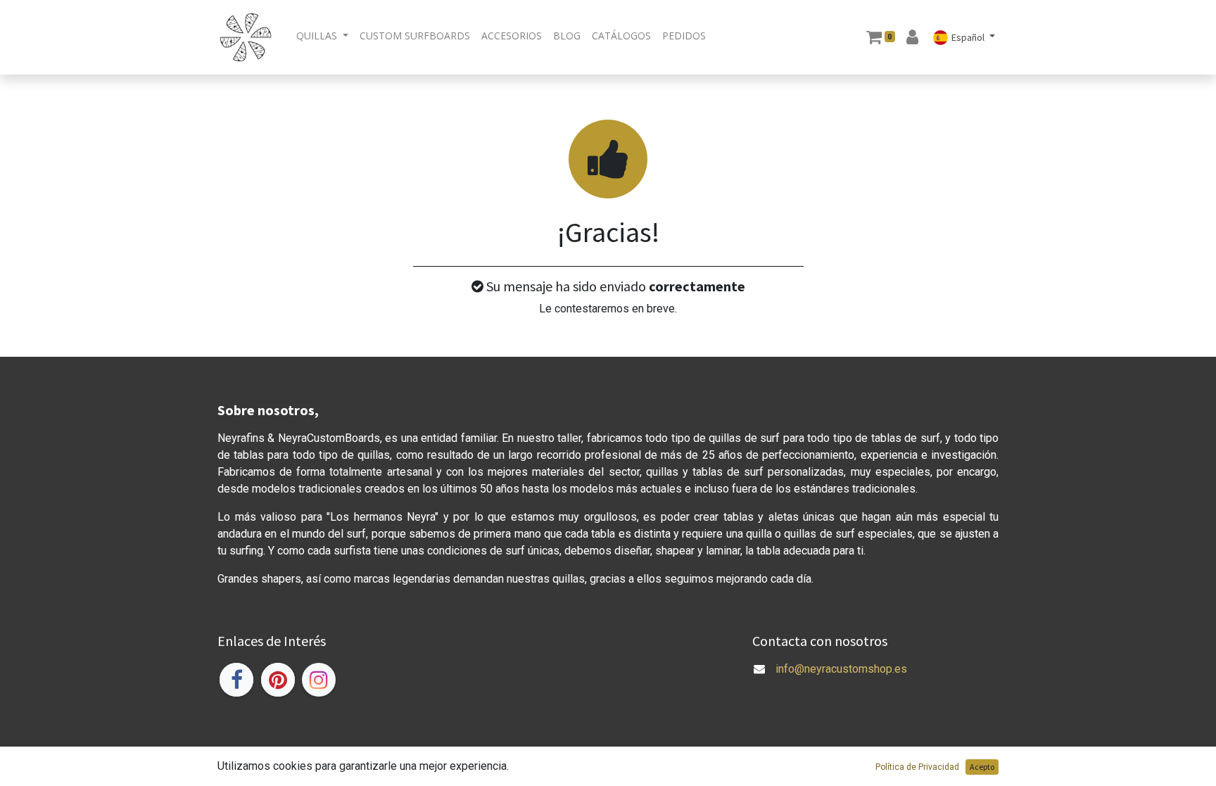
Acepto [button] (982, 766)
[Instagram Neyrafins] (319, 680)
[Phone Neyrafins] (753, 685)
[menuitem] (415, 36)
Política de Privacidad (917, 767)
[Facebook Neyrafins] (236, 680)
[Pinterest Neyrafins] (278, 680)
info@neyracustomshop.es (841, 669)
